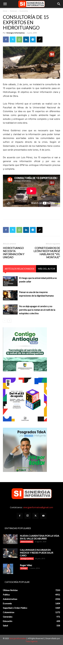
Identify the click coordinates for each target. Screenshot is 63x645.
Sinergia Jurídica (27, 559)
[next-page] (9, 321)
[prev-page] (5, 321)
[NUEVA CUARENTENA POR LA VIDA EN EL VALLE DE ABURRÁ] (10, 539)
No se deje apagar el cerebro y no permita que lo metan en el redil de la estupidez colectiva (37, 310)
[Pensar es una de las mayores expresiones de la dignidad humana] (10, 295)
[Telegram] (33, 39)
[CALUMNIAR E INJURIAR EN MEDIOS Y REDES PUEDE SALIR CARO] (10, 553)
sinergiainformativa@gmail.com (38, 507)
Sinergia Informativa (15, 33)
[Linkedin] (26, 39)
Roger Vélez (26, 565)
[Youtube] (43, 516)
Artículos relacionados (19, 268)
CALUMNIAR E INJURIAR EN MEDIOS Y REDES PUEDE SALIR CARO (36, 552)
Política (6, 299)
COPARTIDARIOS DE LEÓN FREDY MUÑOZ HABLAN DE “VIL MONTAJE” (47, 252)
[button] (5, 4)
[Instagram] (27, 516)
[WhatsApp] (19, 39)
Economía (24, 11)
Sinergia (24, 568)
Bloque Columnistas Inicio (8, 283)
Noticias (13, 11)
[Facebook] (6, 39)
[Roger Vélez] (8, 569)
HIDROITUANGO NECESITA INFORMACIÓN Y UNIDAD (13, 252)
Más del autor (46, 268)
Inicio (5, 11)
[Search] (59, 4)
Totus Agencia (31, 641)
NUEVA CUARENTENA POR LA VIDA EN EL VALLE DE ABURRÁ (39, 537)
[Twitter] (13, 39)
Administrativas (27, 542)
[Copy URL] (39, 39)
